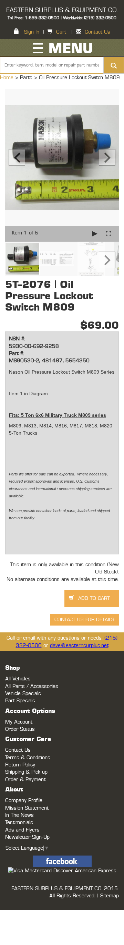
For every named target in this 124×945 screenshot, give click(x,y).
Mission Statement (27, 808)
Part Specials (20, 700)
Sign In (31, 32)
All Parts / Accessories (31, 686)
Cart (61, 32)
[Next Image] (107, 157)
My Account (18, 722)
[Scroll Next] (107, 260)
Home (7, 77)
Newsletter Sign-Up (27, 837)
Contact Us (97, 32)
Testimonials (19, 822)
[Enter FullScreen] (108, 233)
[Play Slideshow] (94, 233)
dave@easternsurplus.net (79, 645)
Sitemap (109, 895)
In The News (19, 815)
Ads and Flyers (22, 830)
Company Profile (23, 800)
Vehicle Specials (23, 693)
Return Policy (20, 764)
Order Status (20, 729)
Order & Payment (25, 779)
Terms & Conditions (27, 757)
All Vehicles (18, 678)
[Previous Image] (17, 157)
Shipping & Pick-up (26, 772)
